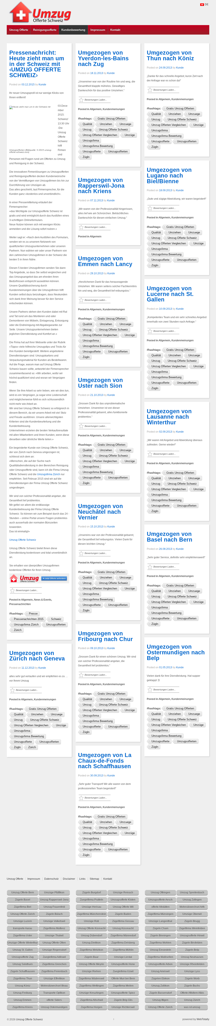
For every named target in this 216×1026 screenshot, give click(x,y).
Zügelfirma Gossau (123, 921)
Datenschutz (51, 878)
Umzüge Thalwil (54, 935)
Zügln (17, 747)
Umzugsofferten (56, 624)
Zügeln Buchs (192, 985)
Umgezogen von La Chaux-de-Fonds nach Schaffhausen (104, 761)
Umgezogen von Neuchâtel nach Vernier (100, 512)
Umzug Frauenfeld (54, 906)
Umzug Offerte (18, 29)
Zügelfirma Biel (22, 906)
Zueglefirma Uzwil (123, 971)
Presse (33, 613)
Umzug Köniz (22, 985)
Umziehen (37, 714)
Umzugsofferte (23, 741)
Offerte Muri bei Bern (123, 978)
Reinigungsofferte (44, 29)
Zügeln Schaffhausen (22, 971)
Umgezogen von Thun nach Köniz (170, 56)
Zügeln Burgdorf (91, 892)
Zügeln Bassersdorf (160, 992)
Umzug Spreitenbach (192, 892)
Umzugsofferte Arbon (160, 964)
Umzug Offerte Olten (54, 942)
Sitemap (94, 878)
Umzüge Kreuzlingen (91, 992)
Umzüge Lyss (192, 971)
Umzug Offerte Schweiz (22, 539)
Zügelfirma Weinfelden (192, 928)
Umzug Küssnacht (123, 928)
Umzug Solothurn (23, 964)
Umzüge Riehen (91, 971)
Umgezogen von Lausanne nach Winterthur (169, 417)
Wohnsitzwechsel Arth (192, 906)
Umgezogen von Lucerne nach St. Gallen (170, 294)
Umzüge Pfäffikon (54, 892)
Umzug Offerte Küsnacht (91, 928)
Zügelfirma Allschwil (91, 1000)
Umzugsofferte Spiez (123, 992)
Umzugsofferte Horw (123, 964)
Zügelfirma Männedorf (123, 935)
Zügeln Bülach (54, 914)
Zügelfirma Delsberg (123, 942)
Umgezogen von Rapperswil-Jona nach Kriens (101, 186)
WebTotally (203, 1019)
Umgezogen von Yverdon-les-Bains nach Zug (103, 58)
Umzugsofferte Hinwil (192, 935)
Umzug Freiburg (22, 992)
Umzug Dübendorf (91, 935)
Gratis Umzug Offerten (43, 708)
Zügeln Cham (160, 928)
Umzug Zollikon (160, 985)
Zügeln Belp (192, 949)
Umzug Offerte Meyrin (91, 964)
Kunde (42, 84)
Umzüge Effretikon (54, 978)
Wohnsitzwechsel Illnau (54, 985)
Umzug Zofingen (192, 899)
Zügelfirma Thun (22, 978)
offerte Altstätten (160, 906)
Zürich (18, 630)
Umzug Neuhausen (192, 957)
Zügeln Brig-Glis (123, 1000)
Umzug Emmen (22, 1000)
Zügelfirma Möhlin (123, 949)
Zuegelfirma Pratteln (91, 899)
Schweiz (56, 619)
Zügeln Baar (91, 957)
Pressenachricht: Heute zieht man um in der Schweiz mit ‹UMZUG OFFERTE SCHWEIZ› (36, 64)
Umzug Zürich (192, 1000)
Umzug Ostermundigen (54, 1007)
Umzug (18, 719)
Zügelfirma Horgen (91, 1007)
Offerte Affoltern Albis (192, 992)
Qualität (18, 714)
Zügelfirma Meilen (123, 985)
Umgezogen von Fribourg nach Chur (105, 636)
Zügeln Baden (123, 914)
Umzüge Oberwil (192, 914)
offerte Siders (54, 1000)
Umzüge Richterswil (123, 1007)
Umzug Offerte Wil (123, 906)
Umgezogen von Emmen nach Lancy (105, 261)
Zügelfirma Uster (22, 935)
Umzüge (61, 725)
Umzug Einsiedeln (160, 949)
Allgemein (27, 599)
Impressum (97, 29)
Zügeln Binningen (160, 935)
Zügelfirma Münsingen (160, 914)
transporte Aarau (22, 928)
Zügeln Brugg (192, 921)
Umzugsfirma (22, 730)
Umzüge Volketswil (54, 921)
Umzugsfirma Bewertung (29, 736)
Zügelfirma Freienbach (54, 971)
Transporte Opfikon (54, 992)
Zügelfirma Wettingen (91, 985)
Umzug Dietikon (91, 942)
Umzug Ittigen (160, 1000)
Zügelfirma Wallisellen (160, 957)
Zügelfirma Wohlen (160, 942)
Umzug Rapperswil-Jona (54, 899)
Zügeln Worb (192, 978)
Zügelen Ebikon (160, 978)
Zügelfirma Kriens (22, 1007)
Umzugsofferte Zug (23, 957)
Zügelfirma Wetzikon (91, 949)
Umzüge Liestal (123, 957)
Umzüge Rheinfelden (192, 964)
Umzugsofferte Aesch (160, 899)
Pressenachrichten (20, 604)
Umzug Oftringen (160, 892)
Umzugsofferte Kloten (123, 899)
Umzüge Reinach (123, 892)
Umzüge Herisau (91, 906)
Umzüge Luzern (23, 921)
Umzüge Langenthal (160, 921)
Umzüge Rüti (91, 921)
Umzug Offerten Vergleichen (31, 725)
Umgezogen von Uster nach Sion (100, 383)
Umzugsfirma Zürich (48, 474)
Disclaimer (69, 878)
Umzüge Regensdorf (54, 949)
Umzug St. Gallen (23, 949)
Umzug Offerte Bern (22, 892)
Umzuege (56, 714)
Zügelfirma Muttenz (54, 928)
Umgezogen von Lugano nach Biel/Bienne (169, 175)
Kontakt (115, 29)
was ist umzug (192, 1007)
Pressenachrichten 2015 (28, 619)
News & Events (42, 599)
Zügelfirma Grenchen (54, 964)
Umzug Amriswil (160, 971)
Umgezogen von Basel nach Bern (169, 537)
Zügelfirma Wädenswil (91, 978)
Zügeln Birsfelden (192, 942)
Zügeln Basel (22, 899)
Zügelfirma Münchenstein (91, 914)
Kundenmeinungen (45, 699)
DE (206, 4)
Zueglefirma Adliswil (54, 957)
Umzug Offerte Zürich (23, 914)
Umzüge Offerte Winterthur (22, 942)
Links (82, 878)
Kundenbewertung (73, 29)
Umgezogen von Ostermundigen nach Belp (176, 652)
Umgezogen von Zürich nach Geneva (37, 656)
